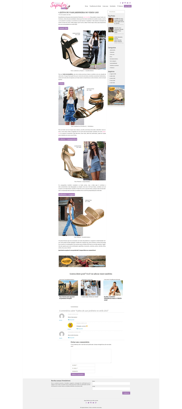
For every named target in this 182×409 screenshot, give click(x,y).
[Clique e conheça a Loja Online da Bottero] (82, 261)
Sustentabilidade (113, 63)
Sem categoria (113, 61)
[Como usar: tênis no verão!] (90, 288)
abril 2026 (113, 82)
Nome (93, 381)
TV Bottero (120, 6)
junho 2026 (113, 78)
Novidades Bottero (114, 58)
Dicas (86, 6)
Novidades (113, 6)
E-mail (93, 386)
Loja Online (128, 6)
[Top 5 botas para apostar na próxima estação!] (68, 288)
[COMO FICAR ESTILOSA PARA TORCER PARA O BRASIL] (110, 38)
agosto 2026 (113, 74)
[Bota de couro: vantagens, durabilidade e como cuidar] (110, 29)
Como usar (105, 6)
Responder (72, 319)
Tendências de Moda (95, 6)
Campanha (112, 52)
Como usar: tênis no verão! (90, 297)
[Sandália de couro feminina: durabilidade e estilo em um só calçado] (110, 20)
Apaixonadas (112, 50)
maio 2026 (113, 80)
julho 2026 (113, 76)
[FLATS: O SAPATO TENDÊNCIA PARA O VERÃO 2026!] (113, 288)
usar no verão (86, 17)
